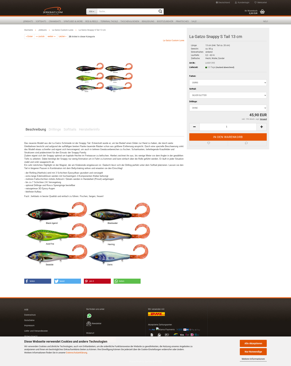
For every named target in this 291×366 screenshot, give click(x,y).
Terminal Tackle (109, 21)
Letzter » (62, 36)
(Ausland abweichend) (225, 67)
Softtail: (192, 89)
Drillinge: (193, 101)
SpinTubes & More (73, 21)
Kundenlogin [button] (243, 2)
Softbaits (41, 21)
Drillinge (55, 129)
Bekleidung (148, 21)
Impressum (29, 325)
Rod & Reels (91, 21)
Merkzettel (261, 2)
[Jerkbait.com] (52, 12)
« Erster (29, 36)
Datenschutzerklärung (76, 352)
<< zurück (40, 36)
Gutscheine (29, 320)
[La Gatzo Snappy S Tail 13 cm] (104, 77)
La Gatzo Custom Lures (173, 40)
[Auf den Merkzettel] (208, 143)
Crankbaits (55, 21)
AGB (26, 309)
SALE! (194, 21)
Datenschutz (30, 315)
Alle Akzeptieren (253, 343)
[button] (222, 2)
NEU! (265, 21)
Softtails (70, 129)
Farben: (192, 76)
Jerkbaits (28, 21)
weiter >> (52, 36)
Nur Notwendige (253, 351)
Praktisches (182, 21)
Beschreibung (36, 129)
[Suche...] (160, 12)
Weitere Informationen (253, 359)
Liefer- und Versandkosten (36, 331)
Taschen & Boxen (130, 21)
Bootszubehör (165, 21)
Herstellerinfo (89, 129)
